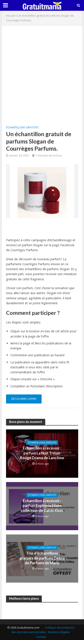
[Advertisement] (42, 72)
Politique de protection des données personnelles (43, 630)
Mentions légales (59, 632)
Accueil (10, 15)
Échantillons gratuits (22, 127)
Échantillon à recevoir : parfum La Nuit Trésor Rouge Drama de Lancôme (42, 453)
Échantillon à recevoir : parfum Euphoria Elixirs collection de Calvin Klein (42, 505)
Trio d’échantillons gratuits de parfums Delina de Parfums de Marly (42, 558)
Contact (41, 637)
